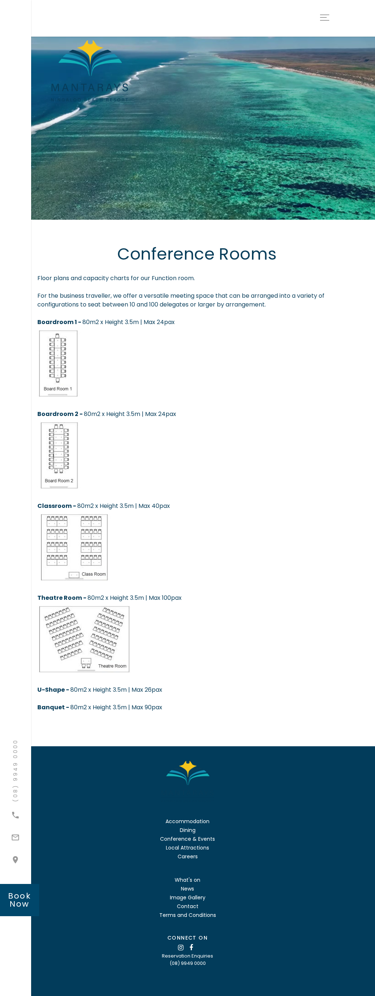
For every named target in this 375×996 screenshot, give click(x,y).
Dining (188, 830)
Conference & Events (187, 839)
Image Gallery (187, 897)
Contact (187, 906)
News (187, 888)
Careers (188, 856)
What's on (187, 880)
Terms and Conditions (187, 915)
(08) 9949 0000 (188, 963)
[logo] (187, 782)
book (19, 900)
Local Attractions (187, 847)
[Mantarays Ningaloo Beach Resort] (119, 71)
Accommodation (187, 821)
